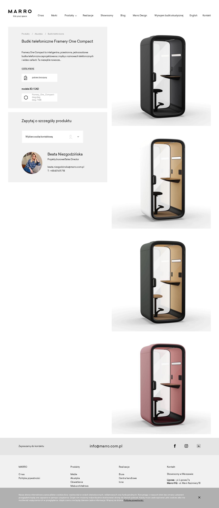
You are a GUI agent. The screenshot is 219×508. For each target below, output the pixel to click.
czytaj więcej (28, 69)
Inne (121, 482)
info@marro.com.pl (106, 446)
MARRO (23, 467)
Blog (123, 16)
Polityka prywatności (29, 478)
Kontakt (207, 16)
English (193, 16)
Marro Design (140, 16)
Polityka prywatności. (134, 500)
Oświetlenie (76, 482)
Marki (54, 16)
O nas (41, 16)
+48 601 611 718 (57, 171)
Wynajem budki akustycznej (168, 16)
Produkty (69, 16)
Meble (73, 475)
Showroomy (107, 16)
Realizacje (88, 16)
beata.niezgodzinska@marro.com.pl (66, 167)
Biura (121, 475)
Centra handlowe (128, 478)
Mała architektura (79, 486)
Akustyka (75, 478)
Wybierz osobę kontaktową (39, 137)
